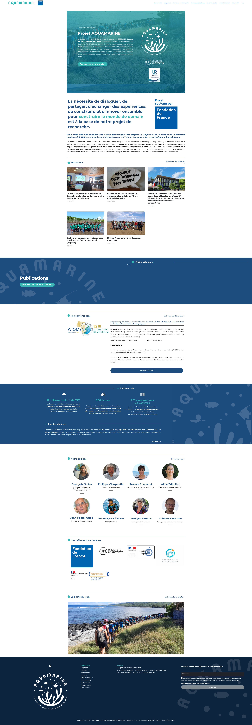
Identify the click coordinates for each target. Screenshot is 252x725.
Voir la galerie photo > (175, 597)
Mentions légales (147, 720)
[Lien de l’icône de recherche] (243, 3)
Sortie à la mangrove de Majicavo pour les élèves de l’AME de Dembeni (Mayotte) (85, 240)
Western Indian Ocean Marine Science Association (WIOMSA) (156, 350)
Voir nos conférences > (174, 316)
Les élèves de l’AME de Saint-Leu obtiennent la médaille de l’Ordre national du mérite (123, 196)
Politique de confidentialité (165, 720)
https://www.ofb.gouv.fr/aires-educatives (142, 414)
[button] (92, 64)
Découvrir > (156, 441)
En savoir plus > (178, 459)
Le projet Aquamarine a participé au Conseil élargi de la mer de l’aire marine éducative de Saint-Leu (85, 196)
